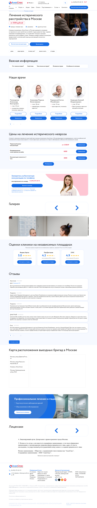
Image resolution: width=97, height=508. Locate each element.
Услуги (20, 7)
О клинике (11, 7)
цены (11, 51)
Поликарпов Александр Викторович (14, 102)
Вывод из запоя (42, 474)
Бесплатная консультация (79, 7)
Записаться (18, 118)
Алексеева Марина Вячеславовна (37, 101)
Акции (28, 7)
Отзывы (32, 475)
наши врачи (21, 51)
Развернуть (48, 164)
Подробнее (18, 114)
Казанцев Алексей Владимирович (77, 101)
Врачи (31, 474)
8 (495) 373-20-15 (35, 181)
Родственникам (46, 7)
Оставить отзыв (14, 342)
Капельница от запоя (44, 475)
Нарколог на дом (43, 472)
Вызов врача (39, 44)
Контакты (64, 7)
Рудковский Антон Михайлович (57, 101)
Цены (32, 7)
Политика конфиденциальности (17, 496)
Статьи (56, 7)
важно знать (42, 51)
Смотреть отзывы (24, 262)
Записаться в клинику (22, 412)
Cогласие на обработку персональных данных (21, 499)
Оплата (38, 7)
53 (21, 335)
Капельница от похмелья (45, 477)
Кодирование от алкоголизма (42, 479)
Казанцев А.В (16, 283)
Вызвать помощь (27, 186)
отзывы (52, 51)
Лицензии (33, 477)
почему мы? (31, 51)
